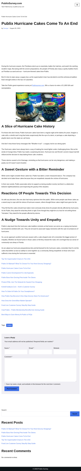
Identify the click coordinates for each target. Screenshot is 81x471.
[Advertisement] (40, 49)
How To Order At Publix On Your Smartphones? (18, 291)
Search (4, 410)
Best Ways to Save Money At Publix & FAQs (16, 314)
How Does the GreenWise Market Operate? (16, 300)
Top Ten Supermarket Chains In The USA (15, 259)
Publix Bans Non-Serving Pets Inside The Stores (18, 277)
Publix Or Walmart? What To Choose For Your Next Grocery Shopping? (26, 263)
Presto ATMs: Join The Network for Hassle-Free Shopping (21, 282)
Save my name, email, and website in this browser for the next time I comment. (33, 384)
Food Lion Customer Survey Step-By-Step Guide (18, 305)
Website (56, 348)
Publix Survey (43, 469)
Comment (8, 357)
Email (31, 348)
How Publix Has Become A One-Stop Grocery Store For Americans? (25, 296)
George (5, 28)
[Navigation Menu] (77, 4)
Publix (9, 325)
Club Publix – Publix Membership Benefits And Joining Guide (22, 310)
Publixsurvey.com (38, 85)
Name (7, 348)
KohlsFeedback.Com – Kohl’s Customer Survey (18, 287)
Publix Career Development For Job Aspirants (17, 273)
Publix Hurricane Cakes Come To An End (15, 268)
